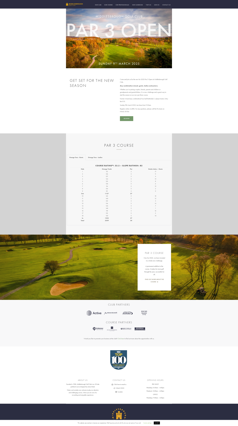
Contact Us (166, 5)
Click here (121, 339)
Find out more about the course (154, 280)
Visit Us (148, 5)
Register (126, 118)
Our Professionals (122, 5)
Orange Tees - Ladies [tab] (95, 157)
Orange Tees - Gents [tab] (76, 157)
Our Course (108, 5)
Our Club (98, 5)
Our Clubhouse (137, 5)
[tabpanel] (119, 192)
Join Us (156, 5)
